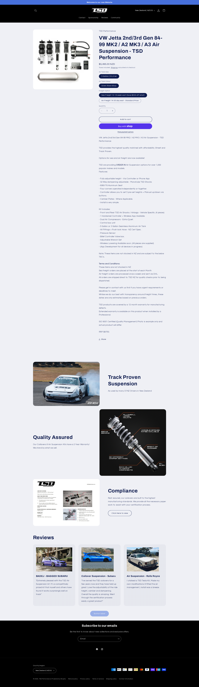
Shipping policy (111, 679)
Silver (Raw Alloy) (108, 86)
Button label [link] (99, 613)
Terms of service (98, 679)
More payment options (125, 132)
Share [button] (103, 339)
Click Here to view (120, 513)
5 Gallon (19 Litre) (109, 76)
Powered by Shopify (59, 678)
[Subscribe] (118, 639)
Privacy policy (85, 679)
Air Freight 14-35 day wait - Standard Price (120, 100)
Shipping (114, 67)
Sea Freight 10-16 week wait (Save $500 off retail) (123, 95)
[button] (35, 10)
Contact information (126, 679)
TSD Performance (45, 678)
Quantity (102, 106)
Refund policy (73, 679)
